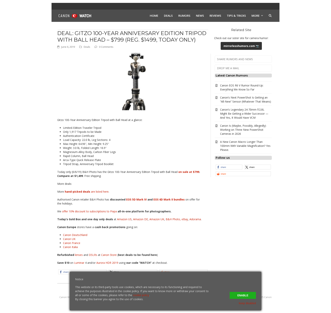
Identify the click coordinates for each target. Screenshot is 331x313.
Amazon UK (156, 219)
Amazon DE (140, 219)
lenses (79, 255)
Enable (242, 295)
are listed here (87, 191)
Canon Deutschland (75, 235)
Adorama (195, 219)
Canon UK (69, 239)
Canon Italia (70, 247)
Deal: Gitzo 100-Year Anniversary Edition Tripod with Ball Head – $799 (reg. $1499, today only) (131, 36)
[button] (270, 16)
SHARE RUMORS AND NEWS (235, 59)
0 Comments (106, 46)
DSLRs (93, 255)
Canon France (71, 243)
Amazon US (124, 219)
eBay (185, 219)
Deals (87, 46)
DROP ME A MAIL (228, 68)
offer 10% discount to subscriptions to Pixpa (89, 211)
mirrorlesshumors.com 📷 (241, 46)
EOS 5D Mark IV (136, 199)
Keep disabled (247, 303)
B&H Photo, (173, 219)
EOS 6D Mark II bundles (169, 199)
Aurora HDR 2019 (107, 263)
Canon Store (109, 255)
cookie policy (141, 295)
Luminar (79, 263)
